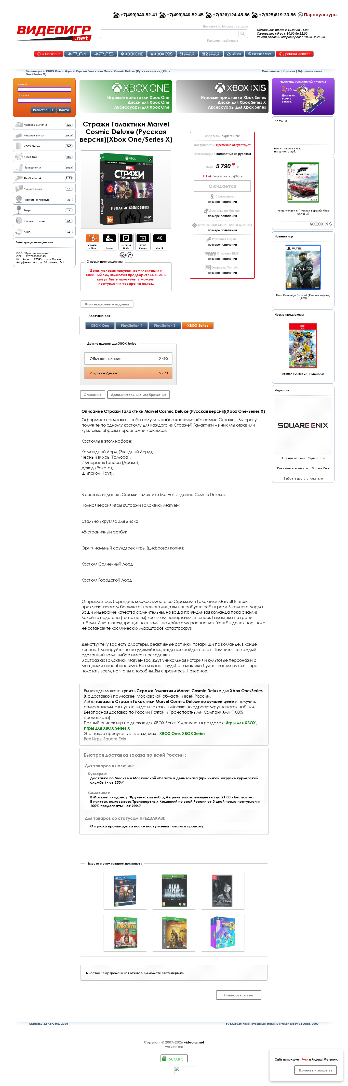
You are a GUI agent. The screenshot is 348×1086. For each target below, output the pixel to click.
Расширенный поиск (222, 41)
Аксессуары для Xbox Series (237, 107)
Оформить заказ (310, 71)
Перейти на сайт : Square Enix (303, 458)
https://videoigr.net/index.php (54, 34)
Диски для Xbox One (148, 102)
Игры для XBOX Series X (107, 728)
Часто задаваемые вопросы (260, 53)
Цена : (211, 167)
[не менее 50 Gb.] (126, 240)
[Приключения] (129, 257)
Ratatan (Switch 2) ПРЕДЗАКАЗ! (303, 373)
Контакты (48, 53)
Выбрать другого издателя (303, 478)
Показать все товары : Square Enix (303, 468)
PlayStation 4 (131, 325)
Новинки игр (284, 236)
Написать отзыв (238, 995)
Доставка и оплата (294, 53)
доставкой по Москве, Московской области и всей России (150, 696)
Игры (68, 71)
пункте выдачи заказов (143, 706)
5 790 (224, 166)
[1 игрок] (109, 240)
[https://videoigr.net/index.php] (54, 34)
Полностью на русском (233, 154)
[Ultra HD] (160, 240)
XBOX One (53, 71)
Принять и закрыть (315, 1070)
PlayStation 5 (165, 325)
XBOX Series (193, 733)
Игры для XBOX (240, 722)
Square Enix (231, 136)
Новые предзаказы (289, 314)
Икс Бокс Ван (132, 53)
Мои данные (271, 71)
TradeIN (234, 53)
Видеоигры (34, 71)
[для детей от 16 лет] (92, 240)
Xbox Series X (321, 223)
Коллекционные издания (107, 304)
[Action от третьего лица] (122, 257)
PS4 (77, 53)
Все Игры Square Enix (105, 738)
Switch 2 (211, 53)
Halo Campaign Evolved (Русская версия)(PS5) (303, 296)
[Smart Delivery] (143, 240)
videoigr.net (194, 1042)
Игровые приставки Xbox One (138, 97)
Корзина (289, 71)
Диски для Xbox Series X (242, 102)
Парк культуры (321, 14)
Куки (304, 1059)
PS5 (104, 53)
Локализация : (205, 154)
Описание (93, 394)
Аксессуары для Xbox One (141, 107)
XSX (161, 53)
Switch (187, 53)
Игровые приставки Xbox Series (233, 97)
